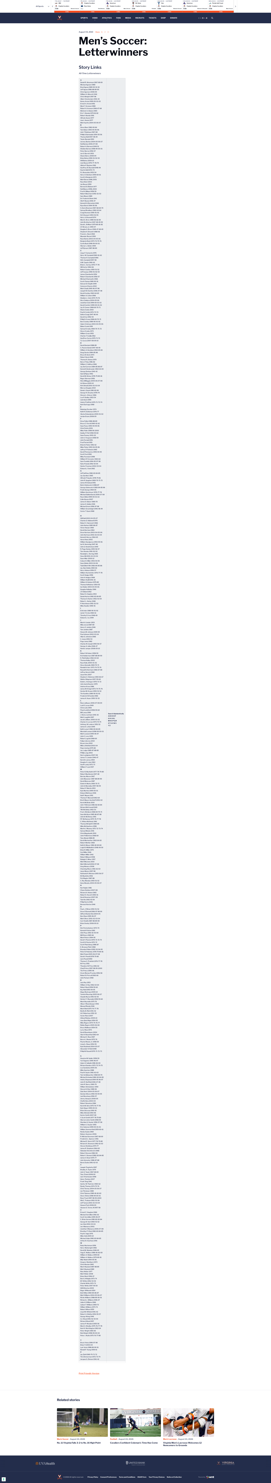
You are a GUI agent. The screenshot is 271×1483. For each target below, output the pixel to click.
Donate (173, 18)
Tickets (152, 18)
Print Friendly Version (89, 1373)
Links (67, 11)
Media (128, 18)
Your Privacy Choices (157, 1477)
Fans (118, 18)
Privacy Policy (93, 1477)
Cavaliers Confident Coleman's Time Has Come (134, 1443)
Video (94, 18)
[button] (52, 6)
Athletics (107, 18)
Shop (163, 18)
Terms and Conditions (127, 1477)
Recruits (139, 18)
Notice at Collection (174, 1477)
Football (113, 1439)
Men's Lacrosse (170, 1439)
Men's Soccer (62, 1439)
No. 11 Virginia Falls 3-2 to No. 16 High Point (79, 1443)
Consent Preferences (108, 1477)
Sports (84, 18)
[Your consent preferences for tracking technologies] (4, 1479)
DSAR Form (142, 1477)
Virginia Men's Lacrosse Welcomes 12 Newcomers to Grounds (182, 1444)
